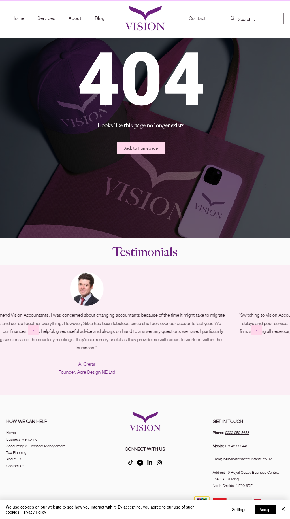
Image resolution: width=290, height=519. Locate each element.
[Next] (256, 330)
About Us (13, 459)
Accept (265, 509)
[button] (46, 18)
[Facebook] (140, 463)
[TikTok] (130, 463)
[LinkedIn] (150, 463)
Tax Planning (16, 452)
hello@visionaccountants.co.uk (247, 459)
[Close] (283, 509)
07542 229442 (236, 446)
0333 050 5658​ (237, 432)
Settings (239, 509)
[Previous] (33, 330)
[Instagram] (159, 463)
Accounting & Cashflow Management (35, 446)
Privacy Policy (34, 512)
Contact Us (15, 465)
